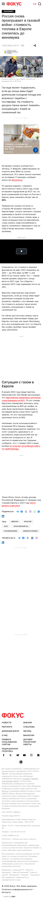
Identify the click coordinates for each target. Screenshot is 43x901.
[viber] (31, 755)
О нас (5, 735)
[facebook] (3, 755)
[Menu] (3, 4)
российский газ (21, 526)
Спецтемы (29, 727)
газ (6, 526)
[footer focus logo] (13, 715)
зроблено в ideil (9, 896)
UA (34, 4)
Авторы (27, 731)
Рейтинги (7, 727)
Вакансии (28, 735)
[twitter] (10, 755)
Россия (28, 521)
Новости (6, 722)
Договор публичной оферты (29, 742)
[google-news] (38, 755)
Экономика (8, 11)
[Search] (40, 4)
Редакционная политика (10, 749)
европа (15, 521)
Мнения (27, 722)
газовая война (11, 531)
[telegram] (17, 755)
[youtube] (24, 755)
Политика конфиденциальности (17, 889)
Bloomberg (17, 180)
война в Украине (31, 531)
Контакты (6, 892)
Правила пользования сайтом (9, 742)
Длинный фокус (10, 731)
